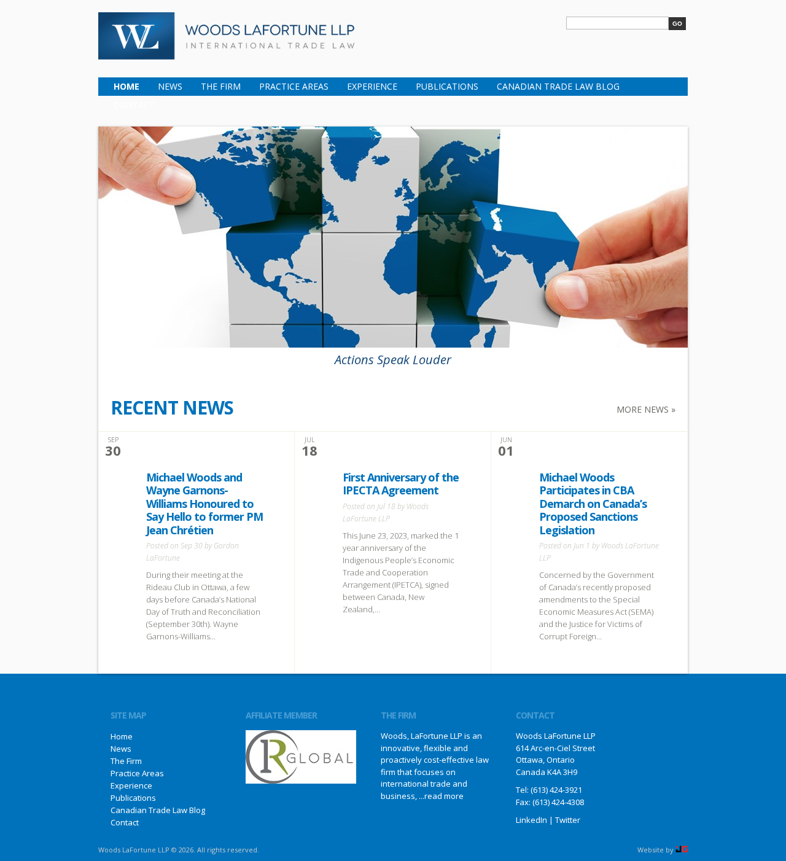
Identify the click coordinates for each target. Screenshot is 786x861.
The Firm (221, 86)
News (170, 86)
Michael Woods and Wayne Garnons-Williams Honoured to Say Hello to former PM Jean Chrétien (204, 503)
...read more (441, 795)
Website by (656, 849)
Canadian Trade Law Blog (558, 86)
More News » (646, 409)
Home (126, 86)
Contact (134, 105)
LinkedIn (531, 819)
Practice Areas (294, 86)
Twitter (567, 819)
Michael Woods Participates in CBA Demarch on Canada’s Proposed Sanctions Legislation (593, 503)
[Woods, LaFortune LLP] (227, 51)
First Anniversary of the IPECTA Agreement (401, 484)
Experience (372, 86)
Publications (447, 86)
